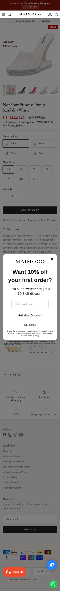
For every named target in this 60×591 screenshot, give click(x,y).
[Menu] (3, 14)
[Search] (11, 14)
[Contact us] (53, 584)
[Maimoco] (30, 14)
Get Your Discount (30, 315)
